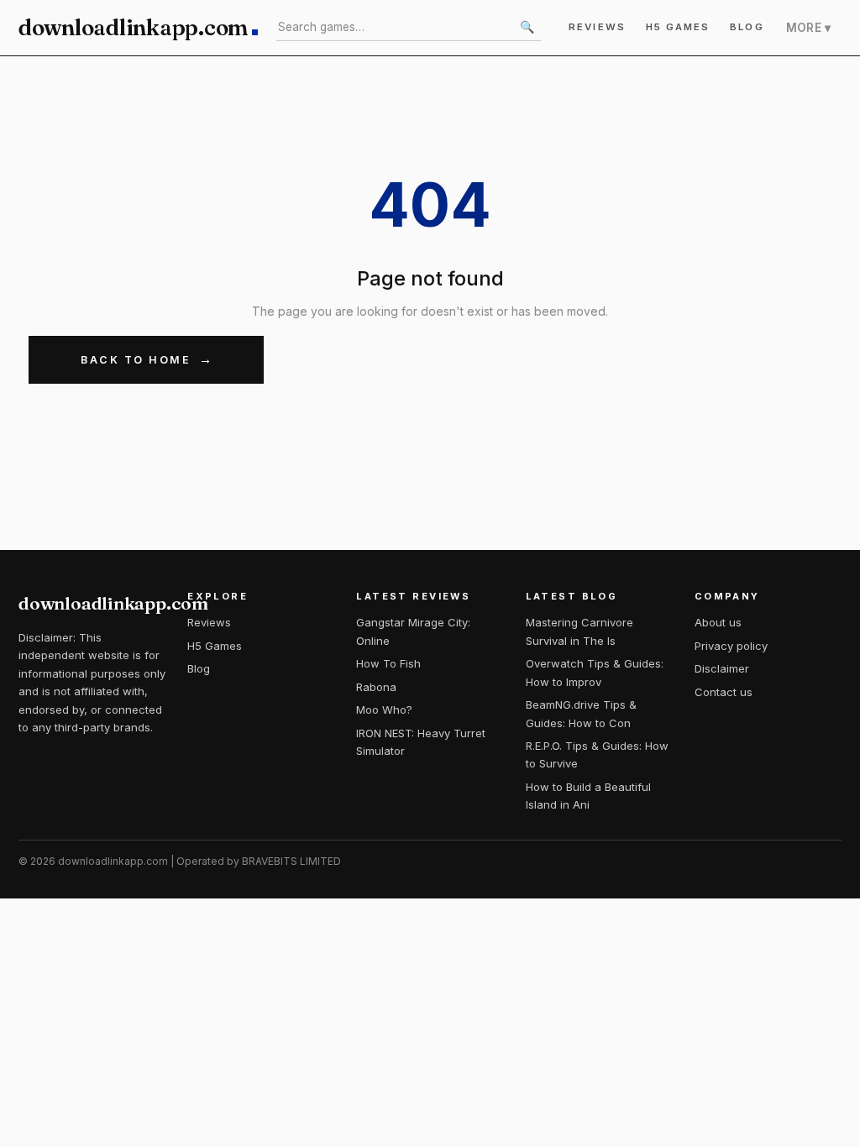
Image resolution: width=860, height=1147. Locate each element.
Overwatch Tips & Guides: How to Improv (594, 672)
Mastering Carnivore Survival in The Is (579, 631)
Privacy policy (731, 645)
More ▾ (808, 27)
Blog (746, 27)
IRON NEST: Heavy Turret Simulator (420, 741)
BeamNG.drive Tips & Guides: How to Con (581, 713)
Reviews (597, 27)
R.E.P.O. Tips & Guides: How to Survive (597, 754)
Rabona (376, 687)
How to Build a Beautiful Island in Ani (588, 795)
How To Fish (388, 663)
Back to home (136, 360)
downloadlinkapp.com (133, 28)
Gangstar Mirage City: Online (413, 631)
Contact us (723, 692)
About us (718, 622)
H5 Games (678, 27)
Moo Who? (384, 709)
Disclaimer (722, 668)
